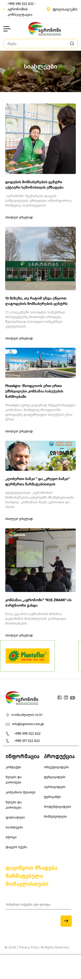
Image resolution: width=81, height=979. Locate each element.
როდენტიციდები (57, 807)
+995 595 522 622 (27, 733)
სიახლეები (14, 827)
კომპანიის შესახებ (20, 792)
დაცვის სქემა (16, 847)
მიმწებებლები (55, 816)
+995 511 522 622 (27, 741)
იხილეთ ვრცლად (19, 217)
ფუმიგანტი (52, 797)
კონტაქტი (13, 767)
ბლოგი (11, 837)
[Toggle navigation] (7, 28)
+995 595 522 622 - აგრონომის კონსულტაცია (21, 9)
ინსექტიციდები (56, 767)
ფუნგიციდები (54, 777)
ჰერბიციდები (54, 787)
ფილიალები (65, 9)
